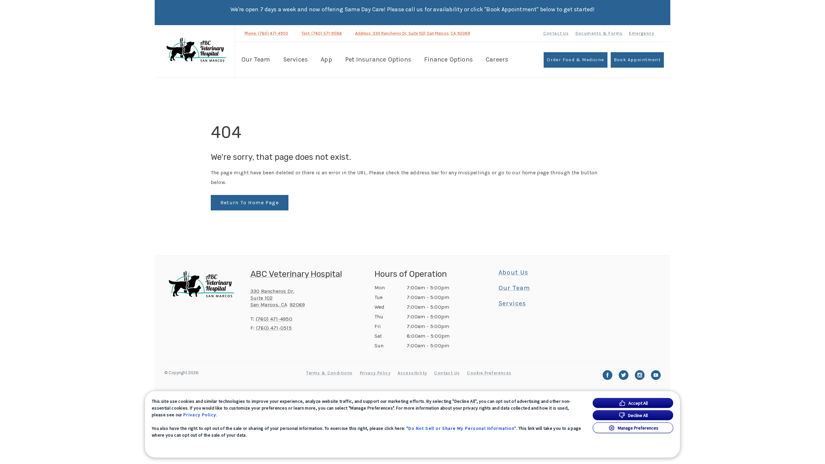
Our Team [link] (255, 59)
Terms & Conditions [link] (329, 373)
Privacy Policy (200, 415)
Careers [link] (497, 59)
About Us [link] (514, 273)
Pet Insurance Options (378, 59)
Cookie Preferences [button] (489, 373)
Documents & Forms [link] (599, 33)
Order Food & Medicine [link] (575, 60)
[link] (196, 50)
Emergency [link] (641, 33)
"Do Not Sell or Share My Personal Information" (461, 428)
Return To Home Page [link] (249, 202)
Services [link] (295, 59)
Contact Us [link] (556, 33)
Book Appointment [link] (637, 60)
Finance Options (448, 59)
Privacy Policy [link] (375, 373)
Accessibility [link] (412, 373)
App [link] (326, 59)
